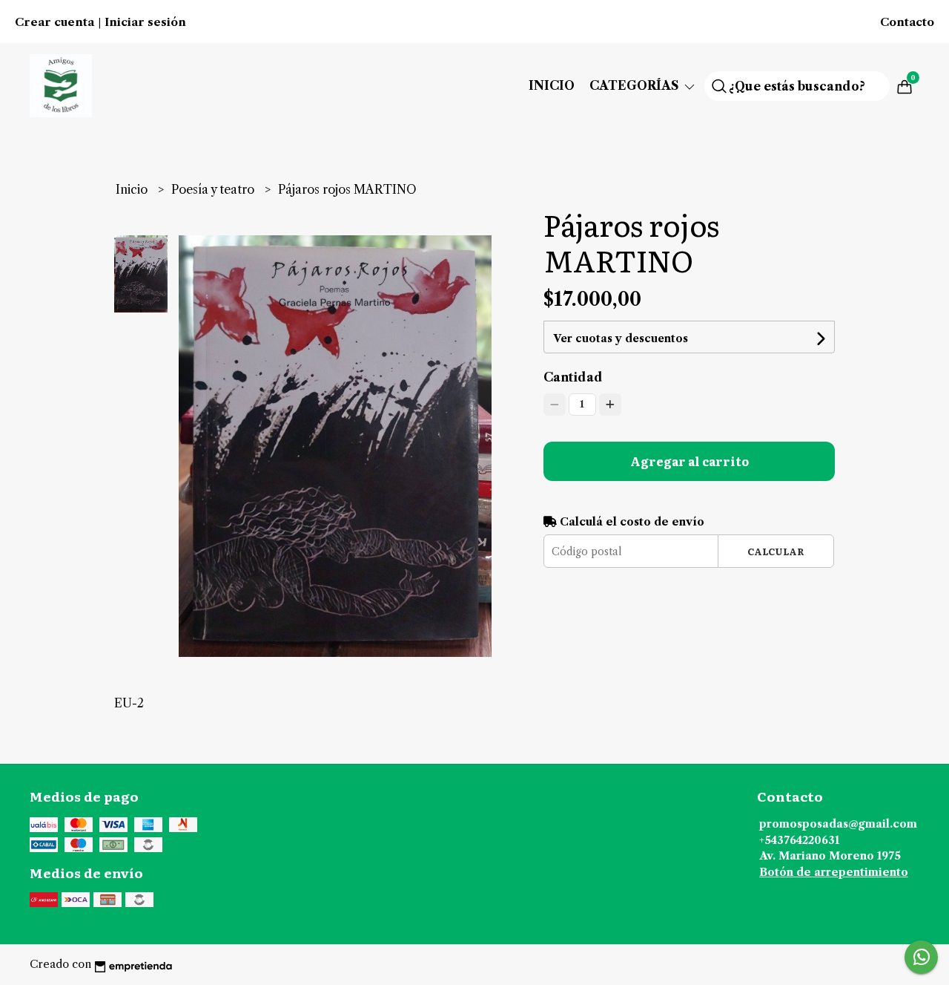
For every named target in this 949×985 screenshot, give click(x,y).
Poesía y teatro (214, 189)
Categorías (635, 85)
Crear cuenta (54, 22)
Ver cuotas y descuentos (620, 338)
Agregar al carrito (689, 461)
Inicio (552, 85)
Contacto (907, 22)
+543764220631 (799, 840)
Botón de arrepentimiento (833, 872)
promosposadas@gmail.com (838, 824)
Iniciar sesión (145, 22)
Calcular (775, 551)
